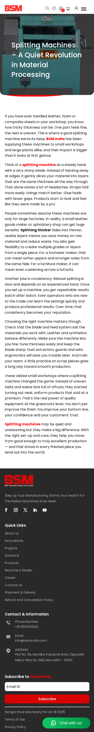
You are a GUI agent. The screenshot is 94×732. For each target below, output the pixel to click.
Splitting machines (22, 424)
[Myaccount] (76, 8)
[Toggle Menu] (83, 8)
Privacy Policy (15, 727)
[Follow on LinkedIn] (35, 510)
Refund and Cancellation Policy (29, 600)
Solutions (12, 555)
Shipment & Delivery (20, 592)
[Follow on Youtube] (45, 510)
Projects (11, 548)
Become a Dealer (18, 570)
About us (12, 533)
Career (10, 577)
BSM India (55, 138)
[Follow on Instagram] (16, 510)
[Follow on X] (25, 510)
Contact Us (13, 585)
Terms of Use (15, 719)
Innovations (14, 541)
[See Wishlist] (54, 8)
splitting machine (39, 164)
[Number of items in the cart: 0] (69, 9)
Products (12, 563)
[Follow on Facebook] (6, 510)
